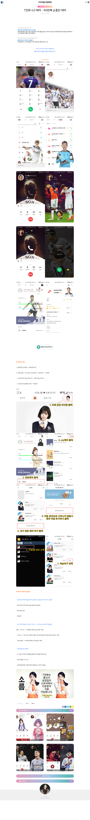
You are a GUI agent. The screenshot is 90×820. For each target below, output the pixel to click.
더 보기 (71, 710)
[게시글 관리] (22, 703)
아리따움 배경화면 (45, 2)
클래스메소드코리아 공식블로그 (26, 40)
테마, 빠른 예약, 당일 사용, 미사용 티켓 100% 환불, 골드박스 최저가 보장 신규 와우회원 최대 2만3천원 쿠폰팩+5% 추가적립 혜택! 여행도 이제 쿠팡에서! (45, 32)
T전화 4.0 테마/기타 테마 (45, 6)
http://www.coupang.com (23, 27)
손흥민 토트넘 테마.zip (46, 347)
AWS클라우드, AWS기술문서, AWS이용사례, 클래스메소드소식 (33, 42)
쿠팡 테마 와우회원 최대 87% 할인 (27, 30)
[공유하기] (20, 703)
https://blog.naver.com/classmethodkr (26, 38)
